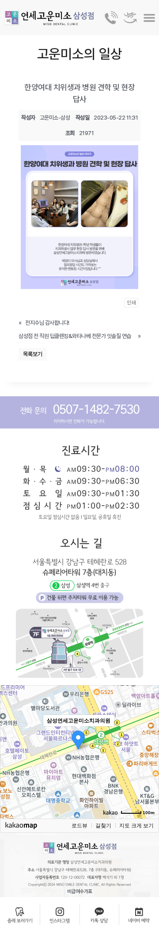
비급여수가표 (79, 890)
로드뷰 (79, 826)
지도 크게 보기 (136, 826)
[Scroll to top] (144, 889)
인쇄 (131, 303)
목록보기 (32, 354)
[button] (149, 18)
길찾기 (103, 826)
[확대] (147, 736)
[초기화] (147, 767)
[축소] (147, 750)
